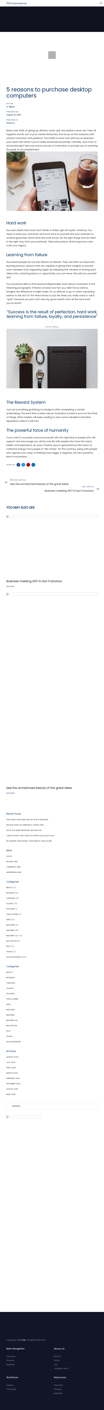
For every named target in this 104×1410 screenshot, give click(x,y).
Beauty (9, 887)
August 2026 (12, 1057)
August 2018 (12, 1089)
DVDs (56, 1360)
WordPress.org (13, 872)
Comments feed (13, 867)
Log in (9, 856)
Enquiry (10, 1385)
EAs (55, 1364)
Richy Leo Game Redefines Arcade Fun (23, 830)
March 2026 (12, 1073)
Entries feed (12, 862)
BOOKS (57, 1356)
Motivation (11, 941)
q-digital (10, 106)
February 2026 (13, 1078)
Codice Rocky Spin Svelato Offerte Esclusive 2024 (30, 836)
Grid (8, 920)
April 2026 (11, 1068)
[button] (100, 3)
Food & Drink (12, 914)
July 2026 (10, 1062)
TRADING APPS (61, 1368)
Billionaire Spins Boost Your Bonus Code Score (29, 841)
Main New (10, 925)
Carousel (10, 898)
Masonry (10, 122)
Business (10, 893)
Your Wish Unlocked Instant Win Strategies (27, 820)
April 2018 (10, 1094)
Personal (10, 1356)
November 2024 (13, 1084)
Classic (10, 903)
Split (8, 946)
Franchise (11, 1389)
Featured (10, 909)
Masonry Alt (12, 936)
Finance (10, 1360)
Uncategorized (13, 957)
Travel (9, 952)
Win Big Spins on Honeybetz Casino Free (25, 825)
